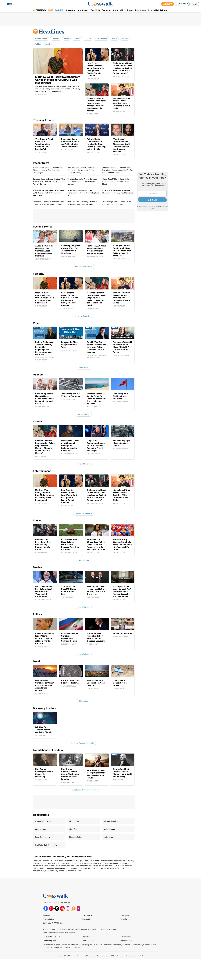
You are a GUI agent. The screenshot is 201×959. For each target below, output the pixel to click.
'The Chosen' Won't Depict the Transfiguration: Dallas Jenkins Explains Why (83, 192)
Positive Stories (41, 38)
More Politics (84, 654)
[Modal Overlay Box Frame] (152, 191)
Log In (195, 4)
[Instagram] (68, 908)
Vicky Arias (108, 837)
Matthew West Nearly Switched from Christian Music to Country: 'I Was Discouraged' (47, 170)
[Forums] (73, 908)
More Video (83, 367)
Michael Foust (74, 821)
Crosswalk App (88, 915)
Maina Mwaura (109, 829)
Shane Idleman (40, 829)
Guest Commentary (42, 837)
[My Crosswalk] (182, 4)
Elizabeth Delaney (76, 837)
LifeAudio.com (87, 940)
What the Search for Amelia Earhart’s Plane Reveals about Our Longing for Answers (82, 181)
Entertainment (101, 38)
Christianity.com (49, 940)
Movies (125, 38)
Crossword (70, 10)
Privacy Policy (48, 919)
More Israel (83, 701)
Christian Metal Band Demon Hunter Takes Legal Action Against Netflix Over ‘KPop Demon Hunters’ (118, 170)
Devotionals (82, 10)
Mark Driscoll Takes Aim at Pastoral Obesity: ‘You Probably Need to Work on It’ (118, 192)
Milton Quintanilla (110, 821)
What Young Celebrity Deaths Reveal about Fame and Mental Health (116, 203)
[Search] (9, 4)
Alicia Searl (73, 829)
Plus (50, 10)
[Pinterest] (51, 908)
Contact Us (125, 915)
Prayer (130, 10)
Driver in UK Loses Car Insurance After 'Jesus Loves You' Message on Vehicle (48, 203)
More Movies (84, 607)
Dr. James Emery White (44, 821)
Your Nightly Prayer (159, 10)
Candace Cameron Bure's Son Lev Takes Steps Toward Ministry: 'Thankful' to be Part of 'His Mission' (49, 181)
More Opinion (83, 414)
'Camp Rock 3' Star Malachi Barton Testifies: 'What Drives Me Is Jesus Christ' (116, 181)
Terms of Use (87, 919)
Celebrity (55, 38)
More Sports (84, 560)
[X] (56, 908)
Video (122, 10)
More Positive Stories (83, 266)
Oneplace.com (126, 940)
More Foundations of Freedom (84, 790)
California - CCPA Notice (53, 923)
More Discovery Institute (84, 743)
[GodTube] (79, 908)
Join (167, 4)
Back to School (142, 10)
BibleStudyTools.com (51, 937)
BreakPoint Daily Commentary (47, 845)
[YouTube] (62, 908)
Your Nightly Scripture (100, 10)
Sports (114, 38)
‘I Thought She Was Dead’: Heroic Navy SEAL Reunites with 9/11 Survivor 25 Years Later (48, 192)
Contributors (41, 814)
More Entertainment (84, 513)
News (115, 10)
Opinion (77, 38)
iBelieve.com (125, 937)
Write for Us (125, 919)
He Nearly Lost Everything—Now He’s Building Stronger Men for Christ (82, 203)
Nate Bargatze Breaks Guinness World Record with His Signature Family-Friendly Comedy (83, 170)
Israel (47, 44)
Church (88, 38)
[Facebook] (45, 908)
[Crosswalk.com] (100, 4)
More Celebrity (84, 316)
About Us (47, 915)
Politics (38, 44)
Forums (59, 10)
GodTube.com (87, 937)
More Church (84, 464)
